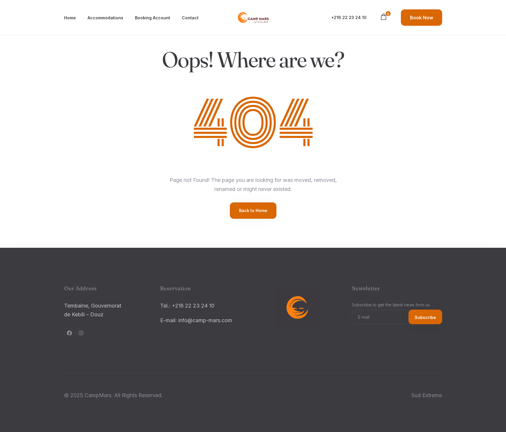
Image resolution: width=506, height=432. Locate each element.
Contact (190, 17)
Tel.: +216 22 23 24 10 (187, 306)
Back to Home (253, 210)
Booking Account (152, 17)
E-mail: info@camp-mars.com (196, 320)
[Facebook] (69, 333)
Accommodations (105, 17)
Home (70, 17)
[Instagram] (81, 333)
